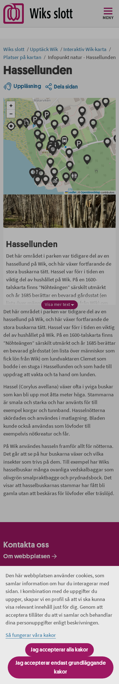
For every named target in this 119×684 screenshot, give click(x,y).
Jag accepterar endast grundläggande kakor (60, 667)
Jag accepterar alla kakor (59, 650)
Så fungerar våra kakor (31, 635)
